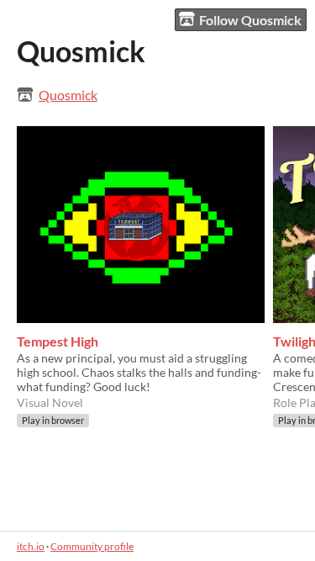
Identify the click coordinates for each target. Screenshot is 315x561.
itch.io (31, 546)
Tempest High (57, 341)
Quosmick (68, 95)
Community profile (92, 546)
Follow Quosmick (250, 20)
